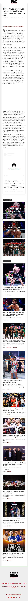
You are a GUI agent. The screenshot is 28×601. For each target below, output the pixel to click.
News (4, 7)
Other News (14, 206)
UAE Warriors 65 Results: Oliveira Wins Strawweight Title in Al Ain (12, 381)
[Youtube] (14, 597)
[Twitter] (11, 597)
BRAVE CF (8, 414)
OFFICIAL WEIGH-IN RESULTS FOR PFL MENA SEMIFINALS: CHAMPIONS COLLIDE (14, 519)
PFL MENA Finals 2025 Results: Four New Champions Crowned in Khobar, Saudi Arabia (14, 247)
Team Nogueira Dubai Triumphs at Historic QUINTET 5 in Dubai (13, 492)
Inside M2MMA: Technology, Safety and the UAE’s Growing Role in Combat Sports (14, 210)
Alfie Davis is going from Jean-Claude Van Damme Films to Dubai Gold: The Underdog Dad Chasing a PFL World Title (14, 229)
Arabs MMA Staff (13, 18)
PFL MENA (18, 243)
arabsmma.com (14, 191)
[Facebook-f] (8, 597)
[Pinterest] (19, 597)
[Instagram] (16, 597)
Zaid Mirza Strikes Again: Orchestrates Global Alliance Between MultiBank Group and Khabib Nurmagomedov (14, 464)
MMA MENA (10, 243)
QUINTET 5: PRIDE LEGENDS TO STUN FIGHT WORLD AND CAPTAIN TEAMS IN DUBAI (14, 554)
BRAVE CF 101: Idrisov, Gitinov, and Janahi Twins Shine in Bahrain (13, 409)
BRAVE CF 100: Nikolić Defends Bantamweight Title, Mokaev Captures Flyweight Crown (14, 436)
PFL (14, 224)
